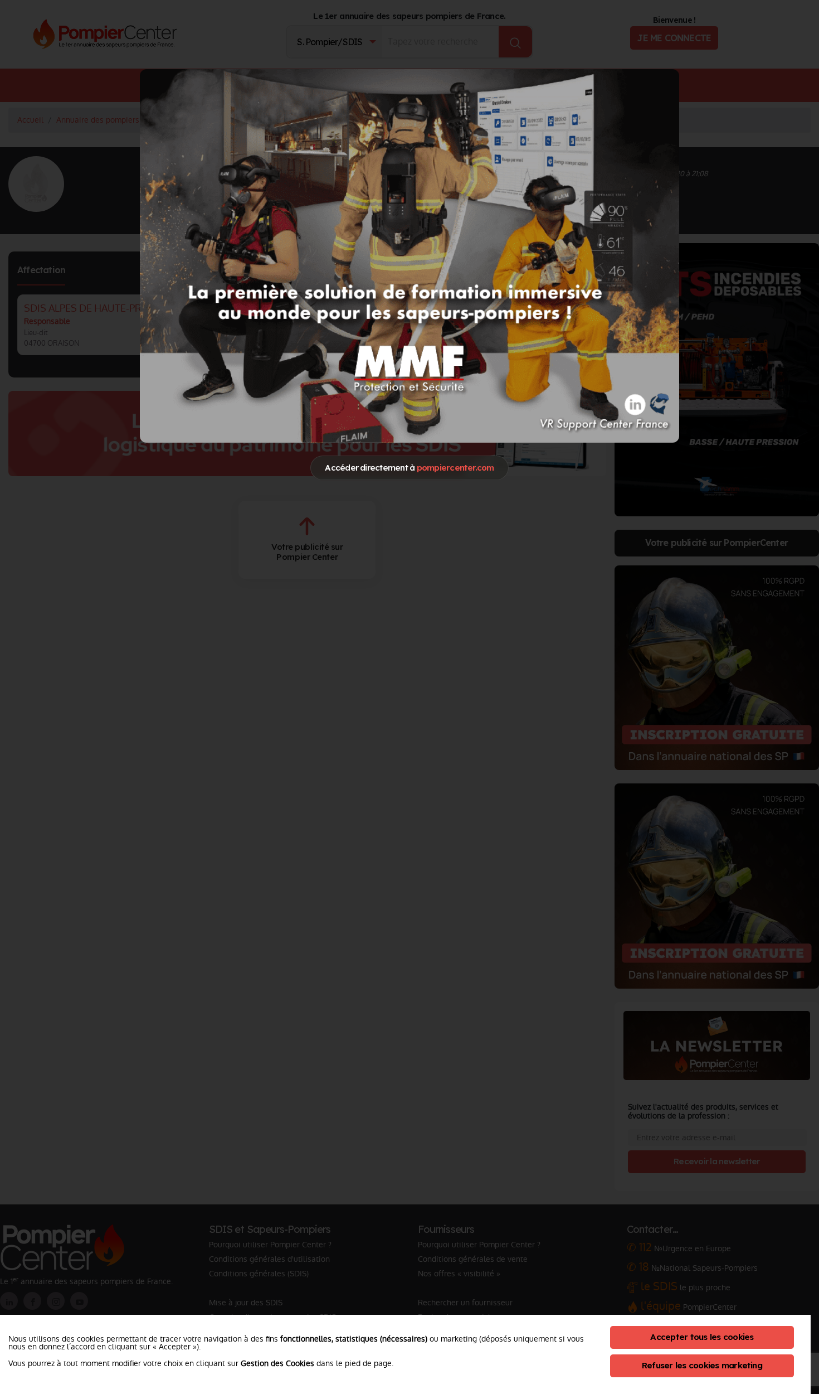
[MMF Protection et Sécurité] (409, 255)
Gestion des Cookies (277, 1363)
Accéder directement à (409, 467)
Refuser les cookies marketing (702, 1365)
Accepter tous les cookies (701, 1337)
